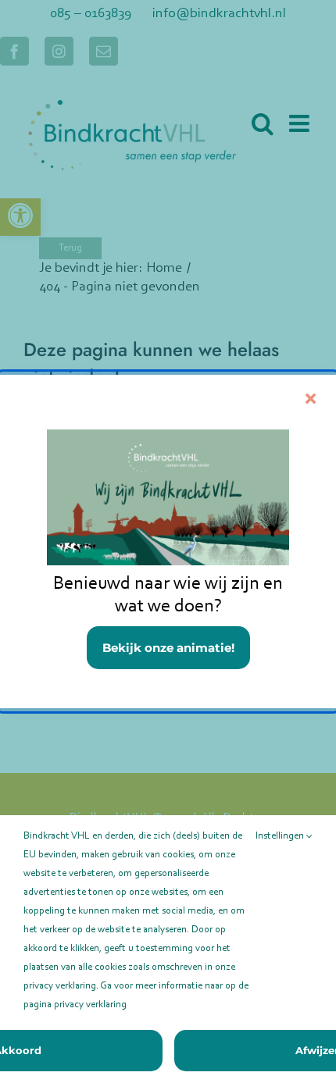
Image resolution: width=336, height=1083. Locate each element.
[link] (168, 541)
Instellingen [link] (281, 836)
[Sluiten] (310, 398)
